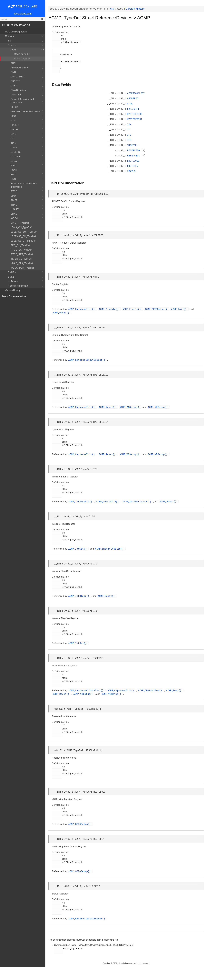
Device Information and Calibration (22, 101)
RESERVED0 (134, 150)
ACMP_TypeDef (22, 58)
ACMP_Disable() (109, 309)
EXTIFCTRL (133, 108)
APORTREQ (132, 98)
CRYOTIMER (17, 76)
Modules (9, 36)
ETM (13, 120)
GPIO (13, 134)
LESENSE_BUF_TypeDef (24, 232)
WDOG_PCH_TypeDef (22, 268)
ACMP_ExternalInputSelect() (87, 359)
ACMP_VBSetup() (158, 406)
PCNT (14, 170)
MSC (13, 165)
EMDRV (12, 272)
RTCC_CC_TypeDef (21, 250)
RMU (13, 179)
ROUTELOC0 (133, 160)
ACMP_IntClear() (79, 595)
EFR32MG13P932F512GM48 (26, 111)
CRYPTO (15, 81)
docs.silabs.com (23, 13)
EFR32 (14, 107)
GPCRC (15, 129)
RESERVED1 (134, 155)
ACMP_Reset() (62, 312)
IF (128, 129)
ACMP (14, 49)
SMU (13, 196)
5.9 (112, 8)
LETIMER (16, 156)
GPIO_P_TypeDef (20, 223)
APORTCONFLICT (136, 93)
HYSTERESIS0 (134, 113)
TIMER (14, 200)
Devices (12, 45)
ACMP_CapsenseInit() (82, 309)
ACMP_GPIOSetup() (157, 309)
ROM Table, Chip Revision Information (24, 185)
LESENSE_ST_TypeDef (23, 241)
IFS (129, 139)
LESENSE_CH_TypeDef (23, 236)
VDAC (14, 214)
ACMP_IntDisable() (81, 501)
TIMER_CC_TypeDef (21, 259)
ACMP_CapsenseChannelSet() (86, 690)
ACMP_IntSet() (78, 643)
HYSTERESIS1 (134, 119)
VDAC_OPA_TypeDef (22, 263)
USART (15, 209)
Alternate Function (20, 67)
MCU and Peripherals (16, 31)
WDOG (14, 218)
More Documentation (14, 296)
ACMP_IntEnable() (108, 501)
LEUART (15, 161)
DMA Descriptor (18, 90)
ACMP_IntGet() (78, 548)
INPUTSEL (132, 145)
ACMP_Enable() (132, 309)
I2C (12, 138)
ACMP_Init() (179, 309)
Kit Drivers (13, 281)
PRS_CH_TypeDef (20, 245)
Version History (12, 290)
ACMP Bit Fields (22, 54)
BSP (10, 40)
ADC (13, 63)
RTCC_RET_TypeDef (22, 254)
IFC (129, 134)
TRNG (14, 205)
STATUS (131, 171)
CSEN (14, 85)
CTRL (130, 103)
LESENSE (16, 152)
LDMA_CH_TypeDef (21, 227)
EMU (13, 116)
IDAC (13, 143)
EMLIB (11, 277)
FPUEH (15, 125)
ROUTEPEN (132, 165)
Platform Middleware (18, 286)
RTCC (14, 191)
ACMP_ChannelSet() (150, 690)
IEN (129, 124)
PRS (13, 174)
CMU (13, 72)
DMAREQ (16, 94)
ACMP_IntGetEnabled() (138, 501)
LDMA (14, 147)
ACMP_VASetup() (130, 406)
